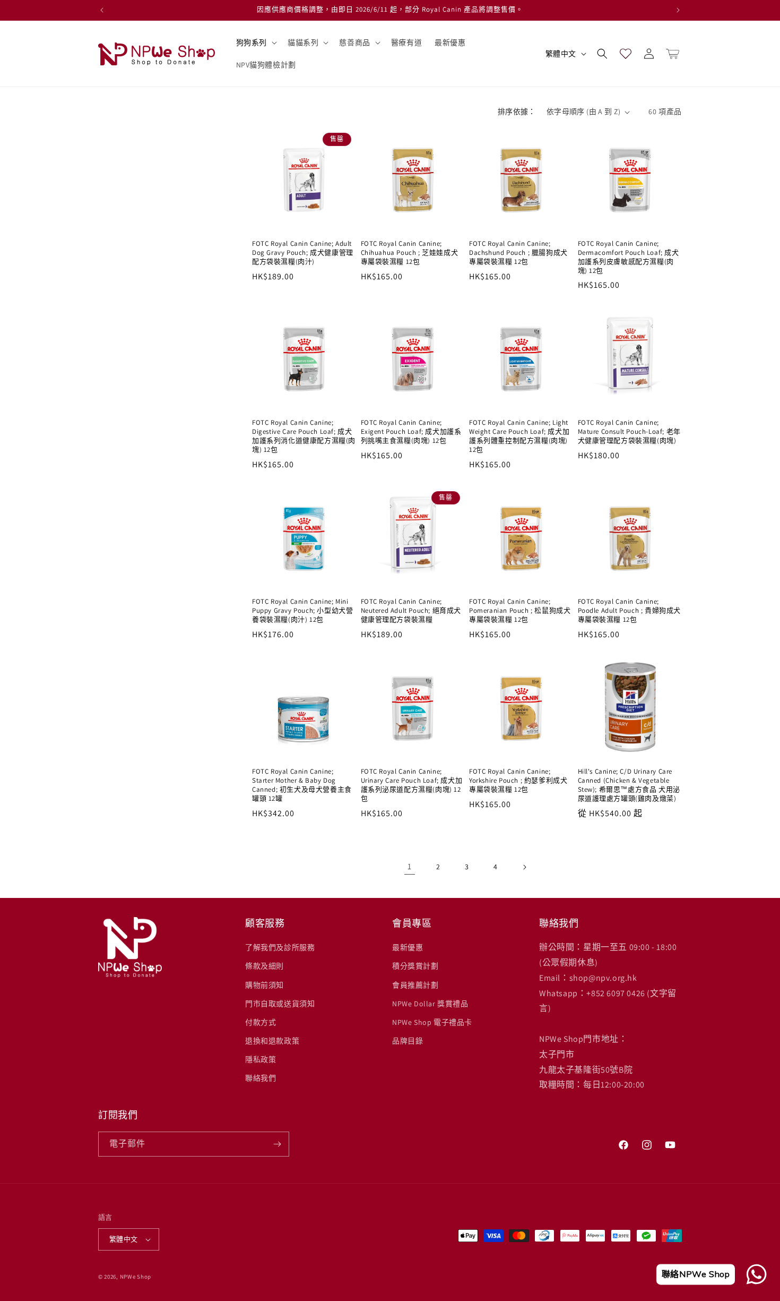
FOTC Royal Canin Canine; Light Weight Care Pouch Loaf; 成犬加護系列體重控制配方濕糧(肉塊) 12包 (519, 436)
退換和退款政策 (272, 1041)
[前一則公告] (102, 10)
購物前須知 (264, 985)
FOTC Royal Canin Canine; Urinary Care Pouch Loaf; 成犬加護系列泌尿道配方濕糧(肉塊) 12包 (412, 785)
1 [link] (410, 866)
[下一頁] (524, 867)
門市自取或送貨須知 (280, 1003)
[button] (255, 42)
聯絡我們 (260, 1078)
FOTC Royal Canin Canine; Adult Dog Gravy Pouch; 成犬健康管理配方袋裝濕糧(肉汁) (302, 252)
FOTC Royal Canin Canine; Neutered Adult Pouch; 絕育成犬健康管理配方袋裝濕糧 (411, 610)
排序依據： (517, 111)
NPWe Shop (135, 1276)
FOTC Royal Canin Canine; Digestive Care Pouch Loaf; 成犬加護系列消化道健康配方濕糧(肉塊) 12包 (304, 436)
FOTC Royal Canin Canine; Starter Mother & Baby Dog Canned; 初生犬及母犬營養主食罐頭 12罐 (302, 785)
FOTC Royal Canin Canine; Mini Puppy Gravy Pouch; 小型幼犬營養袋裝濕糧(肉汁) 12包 (302, 610)
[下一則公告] (678, 10)
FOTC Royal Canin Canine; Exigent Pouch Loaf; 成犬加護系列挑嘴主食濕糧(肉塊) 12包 (411, 431)
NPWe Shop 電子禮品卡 (432, 1022)
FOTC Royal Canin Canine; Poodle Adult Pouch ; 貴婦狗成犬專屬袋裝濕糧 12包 (629, 610)
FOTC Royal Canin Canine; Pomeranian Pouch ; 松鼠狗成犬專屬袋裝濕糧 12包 (519, 610)
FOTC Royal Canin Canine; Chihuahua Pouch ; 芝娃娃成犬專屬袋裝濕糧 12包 (409, 252)
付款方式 (260, 1022)
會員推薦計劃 (415, 985)
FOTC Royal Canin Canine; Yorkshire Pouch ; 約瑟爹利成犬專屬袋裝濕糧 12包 (518, 780)
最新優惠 (407, 947)
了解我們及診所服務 (280, 947)
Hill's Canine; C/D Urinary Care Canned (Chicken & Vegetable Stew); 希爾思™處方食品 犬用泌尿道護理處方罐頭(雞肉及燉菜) (629, 785)
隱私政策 (260, 1059)
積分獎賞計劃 (415, 966)
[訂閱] (277, 1144)
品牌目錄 (407, 1041)
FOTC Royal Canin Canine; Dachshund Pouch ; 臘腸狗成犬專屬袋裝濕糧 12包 (518, 252)
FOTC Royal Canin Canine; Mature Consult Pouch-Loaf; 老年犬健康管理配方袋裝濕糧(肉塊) (629, 431)
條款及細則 (264, 966)
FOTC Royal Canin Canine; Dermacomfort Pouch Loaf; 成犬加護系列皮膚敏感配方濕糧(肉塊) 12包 (628, 257)
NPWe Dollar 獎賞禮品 (430, 1003)
